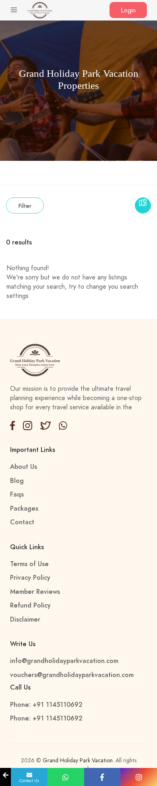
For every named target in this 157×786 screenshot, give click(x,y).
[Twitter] (27, 425)
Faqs (17, 494)
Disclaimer (25, 619)
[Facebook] (12, 425)
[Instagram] (63, 425)
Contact (22, 522)
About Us (23, 466)
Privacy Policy (30, 577)
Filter (25, 206)
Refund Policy (30, 605)
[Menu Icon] (14, 10)
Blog (17, 480)
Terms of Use (29, 564)
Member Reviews (35, 591)
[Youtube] (45, 425)
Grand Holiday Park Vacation (78, 760)
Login (128, 10)
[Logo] (39, 9)
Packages (24, 508)
